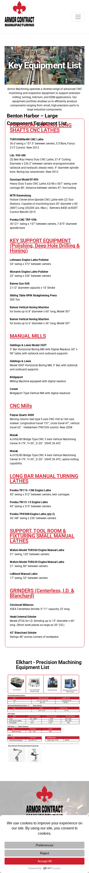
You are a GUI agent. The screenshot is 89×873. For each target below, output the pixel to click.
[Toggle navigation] (78, 16)
